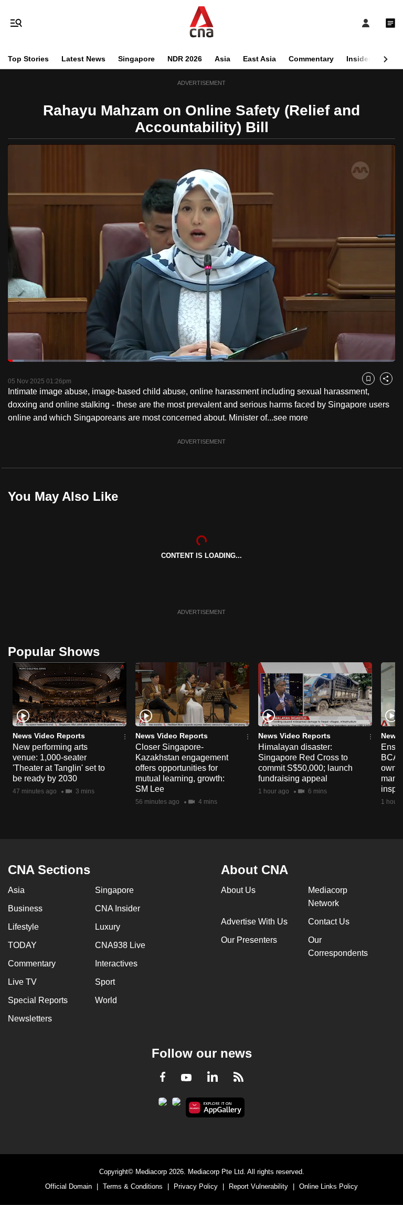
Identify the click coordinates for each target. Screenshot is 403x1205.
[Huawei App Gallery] (215, 1107)
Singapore (136, 59)
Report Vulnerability (258, 1186)
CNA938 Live (120, 945)
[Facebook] (162, 1078)
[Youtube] (186, 1078)
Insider (358, 59)
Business (25, 908)
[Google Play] (162, 1105)
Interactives (116, 963)
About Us (238, 890)
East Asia (259, 59)
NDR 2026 (184, 59)
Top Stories (28, 59)
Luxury (107, 926)
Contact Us (328, 921)
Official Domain (68, 1186)
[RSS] (238, 1078)
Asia (222, 59)
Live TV (22, 981)
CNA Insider (117, 908)
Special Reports (38, 1000)
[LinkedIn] (212, 1078)
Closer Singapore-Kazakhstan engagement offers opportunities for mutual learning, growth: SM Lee (181, 768)
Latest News (83, 59)
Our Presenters (249, 939)
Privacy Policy (196, 1186)
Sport (105, 981)
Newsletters (30, 1018)
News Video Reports (49, 735)
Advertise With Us (254, 921)
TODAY (22, 945)
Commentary (311, 59)
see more (290, 417)
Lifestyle (23, 926)
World (106, 1000)
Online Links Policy (328, 1186)
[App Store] (176, 1105)
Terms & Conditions (133, 1186)
